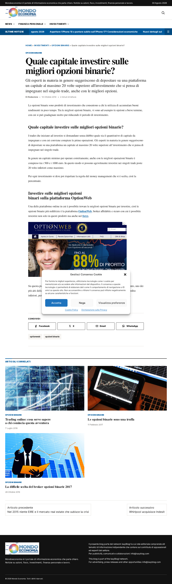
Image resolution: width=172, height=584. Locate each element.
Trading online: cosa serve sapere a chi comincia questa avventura (28, 421)
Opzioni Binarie (60, 45)
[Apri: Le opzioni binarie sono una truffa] (127, 388)
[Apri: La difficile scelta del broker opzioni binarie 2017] (44, 455)
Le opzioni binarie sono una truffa (111, 419)
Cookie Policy (71, 310)
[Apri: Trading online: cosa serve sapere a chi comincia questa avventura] (44, 388)
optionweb (35, 336)
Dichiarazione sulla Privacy (94, 310)
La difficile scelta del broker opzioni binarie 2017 (38, 486)
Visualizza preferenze (111, 302)
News (8, 24)
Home (29, 45)
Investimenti (58, 24)
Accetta (56, 302)
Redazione (33, 97)
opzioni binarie (52, 336)
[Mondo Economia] (22, 548)
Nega (82, 302)
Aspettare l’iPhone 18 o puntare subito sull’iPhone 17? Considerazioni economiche (84, 31)
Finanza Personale (30, 24)
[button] (125, 274)
